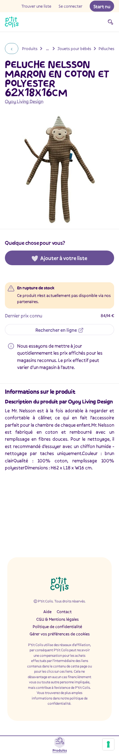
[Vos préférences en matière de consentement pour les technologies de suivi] (108, 744)
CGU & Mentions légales (57, 619)
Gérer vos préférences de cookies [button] (60, 634)
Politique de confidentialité (57, 626)
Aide (47, 611)
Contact (64, 611)
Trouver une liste (36, 6)
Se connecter (70, 6)
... (47, 48)
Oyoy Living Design (24, 101)
